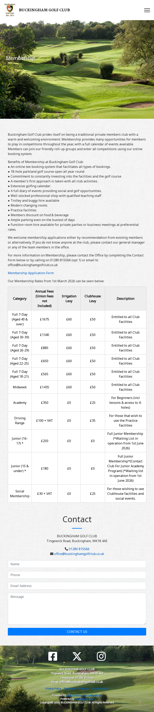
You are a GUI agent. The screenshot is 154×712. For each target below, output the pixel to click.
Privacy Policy (53, 688)
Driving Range (19, 420)
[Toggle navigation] (147, 10)
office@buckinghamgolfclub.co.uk (79, 554)
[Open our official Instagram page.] (101, 656)
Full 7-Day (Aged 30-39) (19, 334)
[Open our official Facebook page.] (52, 656)
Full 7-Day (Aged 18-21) (19, 374)
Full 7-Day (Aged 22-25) (19, 361)
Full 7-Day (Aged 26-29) (19, 347)
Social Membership (19, 493)
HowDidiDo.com (84, 699)
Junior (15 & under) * (20, 468)
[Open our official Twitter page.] (77, 656)
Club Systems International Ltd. (84, 695)
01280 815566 (79, 549)
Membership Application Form (31, 273)
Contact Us (77, 631)
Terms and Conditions (76, 688)
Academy (19, 402)
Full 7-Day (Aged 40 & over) (20, 319)
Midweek (20, 387)
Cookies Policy (100, 688)
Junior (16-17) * (20, 440)
